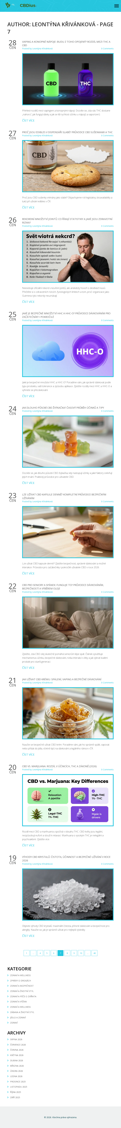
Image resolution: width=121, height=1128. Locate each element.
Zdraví (14, 1022)
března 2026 (17, 1065)
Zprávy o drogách (20, 980)
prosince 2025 (18, 1081)
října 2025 (15, 1092)
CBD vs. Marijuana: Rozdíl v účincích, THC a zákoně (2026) (59, 766)
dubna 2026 (16, 1060)
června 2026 (16, 1049)
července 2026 (18, 1044)
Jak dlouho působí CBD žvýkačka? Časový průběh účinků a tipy (63, 407)
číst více (28, 120)
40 (94, 953)
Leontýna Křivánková (42, 48)
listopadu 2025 (18, 1086)
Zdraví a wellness (20, 975)
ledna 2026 (16, 1076)
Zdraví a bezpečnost (22, 985)
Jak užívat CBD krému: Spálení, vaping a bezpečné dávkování (61, 679)
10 (81, 953)
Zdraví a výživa (18, 1001)
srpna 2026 (16, 1039)
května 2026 (16, 1055)
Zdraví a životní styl (22, 991)
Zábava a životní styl (22, 1012)
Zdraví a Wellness (20, 1006)
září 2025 (15, 1097)
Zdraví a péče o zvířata (23, 996)
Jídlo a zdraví (18, 1017)
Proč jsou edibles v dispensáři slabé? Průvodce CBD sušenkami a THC (67, 132)
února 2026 (16, 1071)
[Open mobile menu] (116, 6)
